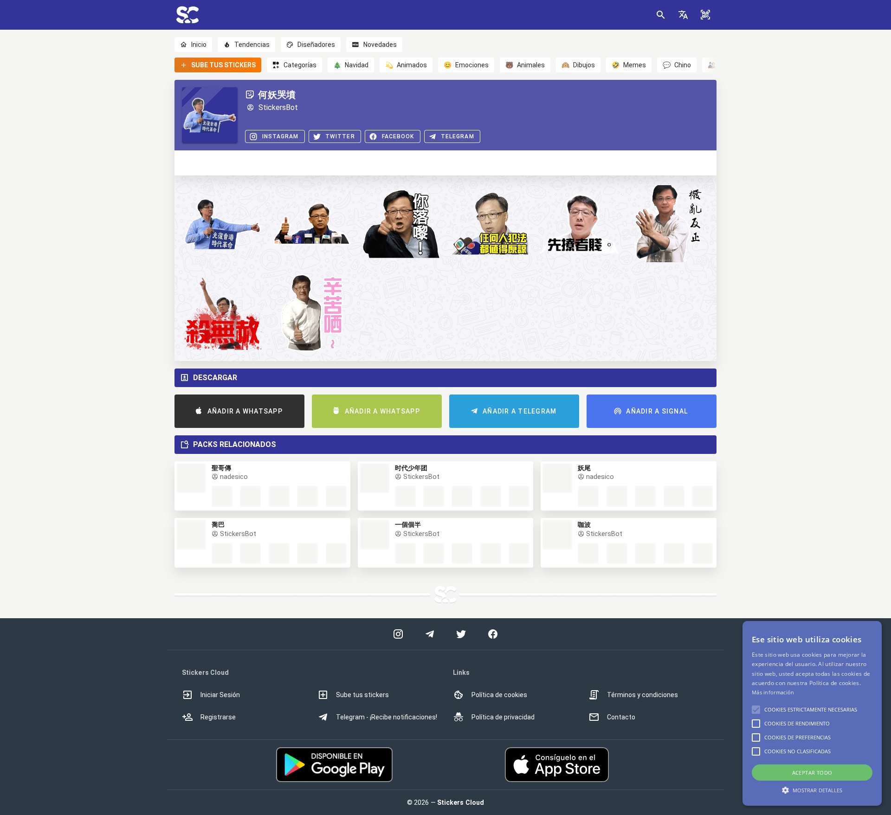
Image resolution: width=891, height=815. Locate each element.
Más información (773, 692)
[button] (683, 15)
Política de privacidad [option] (503, 717)
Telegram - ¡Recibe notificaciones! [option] (386, 717)
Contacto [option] (621, 717)
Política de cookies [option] (499, 695)
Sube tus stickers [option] (362, 695)
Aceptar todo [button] (812, 772)
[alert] (812, 713)
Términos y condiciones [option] (642, 695)
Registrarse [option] (218, 717)
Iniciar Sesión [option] (220, 695)
